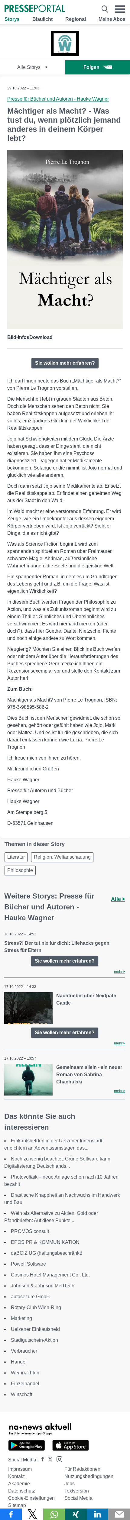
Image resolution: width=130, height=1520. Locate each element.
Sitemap (17, 1505)
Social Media (78, 1498)
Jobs (69, 1483)
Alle (116, 899)
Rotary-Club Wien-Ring (36, 1307)
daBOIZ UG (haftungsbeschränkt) (46, 1253)
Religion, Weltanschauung (62, 857)
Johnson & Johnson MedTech (42, 1285)
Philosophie (20, 870)
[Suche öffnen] (105, 9)
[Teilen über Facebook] (11, 1514)
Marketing (21, 1318)
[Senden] (119, 1514)
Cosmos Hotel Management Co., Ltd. (50, 1274)
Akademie (19, 1483)
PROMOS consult (30, 1231)
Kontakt (16, 1476)
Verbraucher (24, 1351)
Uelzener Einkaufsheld (35, 1329)
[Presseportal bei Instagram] (57, 1458)
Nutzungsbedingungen (88, 1476)
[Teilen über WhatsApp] (54, 1514)
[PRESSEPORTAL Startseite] (35, 9)
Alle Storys (29, 67)
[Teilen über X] (33, 1514)
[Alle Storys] (65, 54)
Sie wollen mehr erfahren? (65, 363)
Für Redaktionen (82, 1469)
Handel (19, 1361)
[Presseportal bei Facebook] (40, 1459)
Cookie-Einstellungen (31, 1498)
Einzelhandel (25, 1383)
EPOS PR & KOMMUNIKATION (45, 1242)
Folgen (91, 67)
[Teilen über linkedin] (98, 1514)
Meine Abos (112, 19)
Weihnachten (25, 1372)
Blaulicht (42, 19)
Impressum (20, 1469)
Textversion (76, 1490)
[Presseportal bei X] (48, 1459)
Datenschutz (21, 1490)
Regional (75, 19)
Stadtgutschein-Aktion (34, 1340)
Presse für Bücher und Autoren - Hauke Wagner (58, 99)
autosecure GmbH (30, 1296)
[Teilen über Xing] (76, 1514)
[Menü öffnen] (120, 9)
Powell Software (28, 1264)
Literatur (16, 857)
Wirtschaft (21, 1394)
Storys (12, 19)
